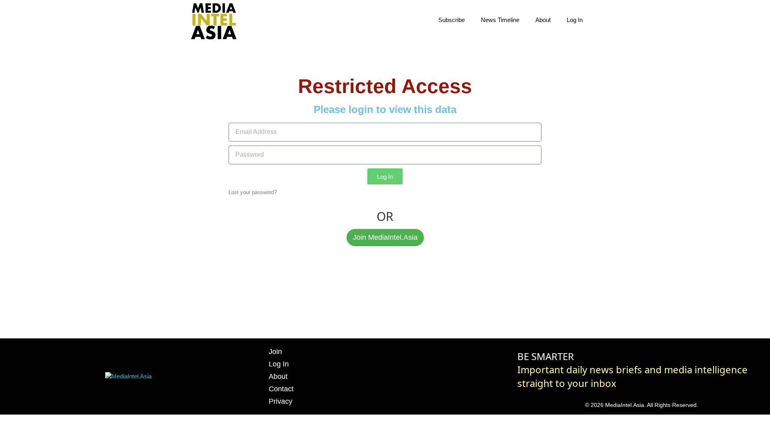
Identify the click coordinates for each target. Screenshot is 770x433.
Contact (281, 389)
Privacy (280, 401)
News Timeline (500, 19)
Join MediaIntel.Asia (385, 237)
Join (275, 352)
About (543, 19)
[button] (606, 20)
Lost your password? (253, 192)
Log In (575, 19)
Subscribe (451, 19)
